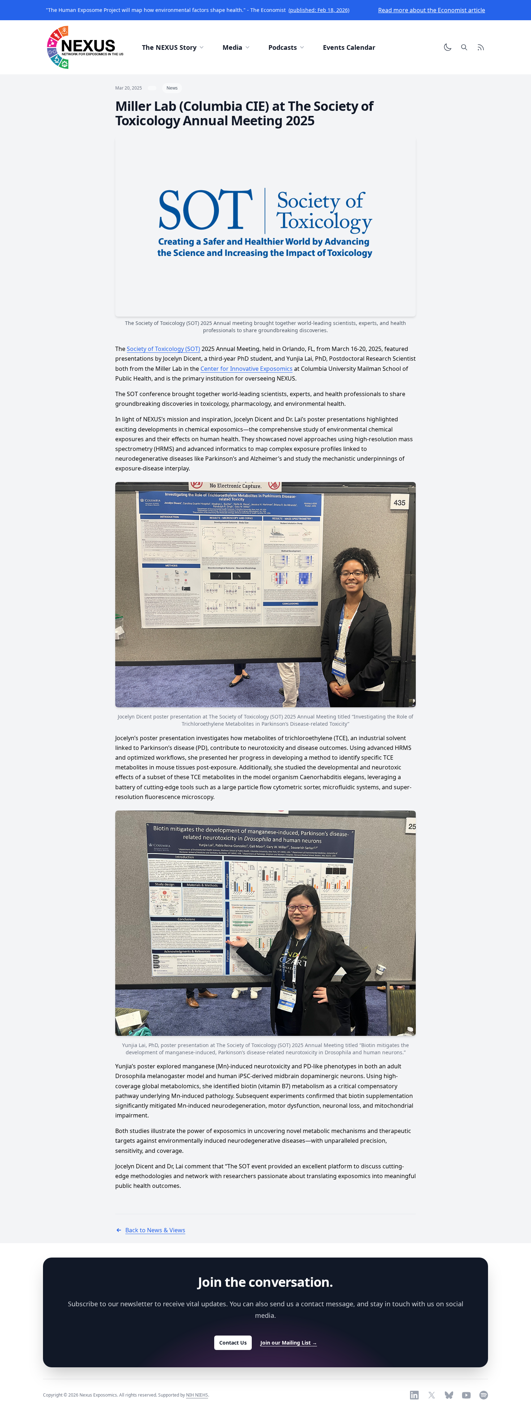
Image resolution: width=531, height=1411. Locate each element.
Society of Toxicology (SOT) (163, 349)
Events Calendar (349, 47)
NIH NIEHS (197, 1395)
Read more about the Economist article (431, 10)
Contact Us (233, 1342)
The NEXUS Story (169, 47)
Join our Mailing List (288, 1342)
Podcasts (282, 47)
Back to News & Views (155, 1230)
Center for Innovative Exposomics (246, 369)
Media (232, 47)
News (172, 88)
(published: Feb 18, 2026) (319, 9)
